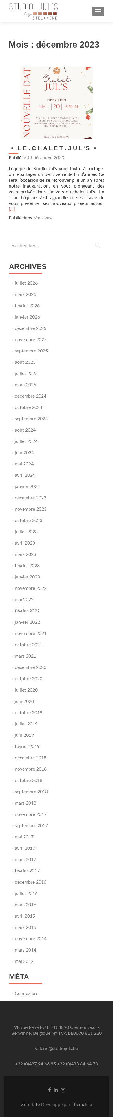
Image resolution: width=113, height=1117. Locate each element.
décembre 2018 (30, 758)
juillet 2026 (26, 283)
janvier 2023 (27, 577)
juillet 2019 (26, 724)
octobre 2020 (28, 678)
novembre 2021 (31, 633)
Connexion (26, 993)
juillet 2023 (26, 532)
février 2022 (27, 611)
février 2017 (27, 871)
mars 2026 (25, 294)
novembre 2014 (31, 938)
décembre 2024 (30, 396)
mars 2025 (25, 385)
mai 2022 (24, 599)
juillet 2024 (26, 441)
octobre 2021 (28, 645)
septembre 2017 (31, 825)
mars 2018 (25, 803)
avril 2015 (25, 916)
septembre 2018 (31, 791)
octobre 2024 (28, 407)
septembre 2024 (31, 418)
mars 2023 (25, 554)
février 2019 (27, 746)
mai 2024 (24, 464)
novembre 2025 (31, 339)
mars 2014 (25, 950)
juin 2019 (24, 735)
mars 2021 (25, 656)
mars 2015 (25, 927)
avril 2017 (25, 848)
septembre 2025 (31, 351)
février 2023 (27, 565)
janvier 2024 (27, 486)
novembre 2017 (31, 814)
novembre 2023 (31, 509)
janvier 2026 (27, 317)
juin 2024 (24, 452)
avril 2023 (25, 543)
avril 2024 (25, 475)
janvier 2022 (27, 622)
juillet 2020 (26, 690)
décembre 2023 (30, 498)
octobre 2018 (28, 780)
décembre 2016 (30, 882)
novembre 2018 (31, 769)
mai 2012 (24, 961)
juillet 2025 (26, 373)
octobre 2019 (28, 712)
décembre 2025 (30, 328)
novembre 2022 (31, 588)
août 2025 (25, 362)
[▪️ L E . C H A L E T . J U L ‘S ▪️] (56, 102)
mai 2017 (24, 837)
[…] (12, 209)
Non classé (43, 218)
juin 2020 (24, 701)
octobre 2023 (28, 520)
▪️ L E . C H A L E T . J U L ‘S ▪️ (54, 148)
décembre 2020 (30, 667)
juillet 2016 (26, 893)
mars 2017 (25, 859)
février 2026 (27, 305)
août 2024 (25, 430)
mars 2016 (25, 905)
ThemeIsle (82, 1104)
